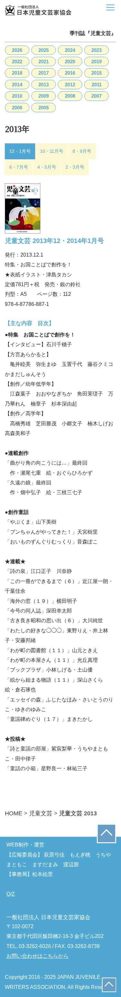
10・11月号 (51, 151)
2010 (17, 96)
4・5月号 (46, 167)
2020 (70, 61)
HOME (13, 813)
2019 (96, 61)
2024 (70, 50)
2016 (70, 73)
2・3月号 (75, 167)
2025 (43, 50)
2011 (97, 84)
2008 (70, 96)
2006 (17, 107)
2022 (17, 61)
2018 (17, 73)
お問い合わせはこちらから (37, 956)
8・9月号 (82, 151)
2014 (17, 84)
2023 (96, 50)
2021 (43, 61)
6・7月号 (18, 167)
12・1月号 (20, 151)
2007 (96, 96)
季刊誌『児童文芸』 (93, 33)
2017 (43, 73)
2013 (43, 84)
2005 (43, 107)
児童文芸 (40, 813)
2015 (96, 73)
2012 (70, 84)
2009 (43, 96)
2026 (17, 50)
